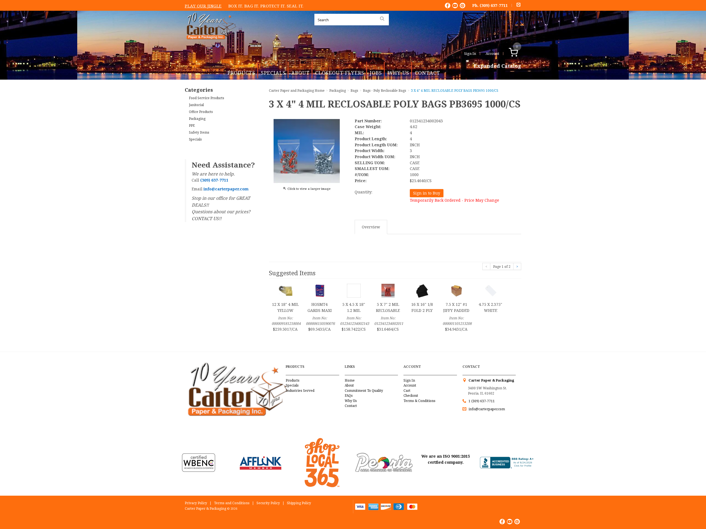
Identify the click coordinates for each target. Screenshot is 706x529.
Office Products (201, 111)
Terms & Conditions (419, 400)
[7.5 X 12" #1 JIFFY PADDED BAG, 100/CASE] (456, 290)
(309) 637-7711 (494, 5)
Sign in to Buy (426, 193)
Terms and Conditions (232, 503)
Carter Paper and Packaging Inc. (210, 43)
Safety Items (199, 132)
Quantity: (363, 192)
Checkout (410, 395)
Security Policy (268, 503)
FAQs (349, 395)
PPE (192, 125)
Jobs (376, 72)
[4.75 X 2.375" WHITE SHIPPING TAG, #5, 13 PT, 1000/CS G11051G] (491, 290)
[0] (519, 53)
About (300, 72)
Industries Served (300, 390)
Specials (273, 72)
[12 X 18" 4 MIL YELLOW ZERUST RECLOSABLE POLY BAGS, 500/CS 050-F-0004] (285, 290)
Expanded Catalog (497, 66)
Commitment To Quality (364, 390)
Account (492, 53)
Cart (406, 390)
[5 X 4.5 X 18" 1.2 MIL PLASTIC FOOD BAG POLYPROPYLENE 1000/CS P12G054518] (354, 290)
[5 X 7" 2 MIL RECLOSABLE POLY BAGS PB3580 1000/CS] (388, 290)
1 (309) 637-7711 (482, 401)
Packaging (197, 118)
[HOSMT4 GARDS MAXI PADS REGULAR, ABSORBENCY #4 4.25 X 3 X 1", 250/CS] (320, 290)
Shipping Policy (299, 503)
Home (350, 380)
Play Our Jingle (203, 6)
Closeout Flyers (339, 72)
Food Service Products (206, 98)
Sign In (470, 53)
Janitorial (196, 104)
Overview (371, 227)
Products (241, 72)
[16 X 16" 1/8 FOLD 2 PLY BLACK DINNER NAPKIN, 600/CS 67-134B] (422, 290)
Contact (427, 72)
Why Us (398, 72)
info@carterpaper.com (486, 409)
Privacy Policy (196, 503)
